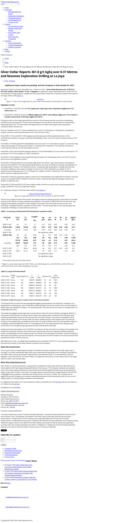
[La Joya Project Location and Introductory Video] (39, 99)
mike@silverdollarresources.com (16, 403)
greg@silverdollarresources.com (17, 497)
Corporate (8, 10)
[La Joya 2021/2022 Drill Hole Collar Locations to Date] (39, 194)
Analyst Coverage (14, 47)
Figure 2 (42, 190)
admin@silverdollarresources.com (17, 507)
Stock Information (14, 43)
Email (13, 81)
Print (6, 81)
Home (7, 8)
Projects (7, 24)
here (59, 382)
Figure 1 (19, 96)
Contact (7, 51)
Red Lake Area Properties (13, 38)
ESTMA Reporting (14, 20)
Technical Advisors (14, 18)
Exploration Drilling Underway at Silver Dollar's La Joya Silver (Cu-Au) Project (21, 478)
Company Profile (10, 449)
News (7, 49)
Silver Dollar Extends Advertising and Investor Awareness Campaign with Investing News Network (21, 473)
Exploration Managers (16, 16)
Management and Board (13, 451)
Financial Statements (15, 45)
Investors (8, 41)
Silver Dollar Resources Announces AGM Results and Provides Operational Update (18, 467)
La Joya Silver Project (15, 26)
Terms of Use (13, 22)
